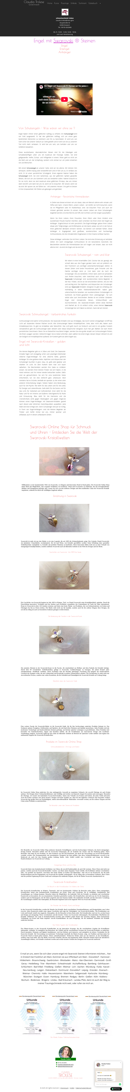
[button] (120, 1062)
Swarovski (63, 40)
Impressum (64, 1088)
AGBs (72, 1088)
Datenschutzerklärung (83, 1088)
